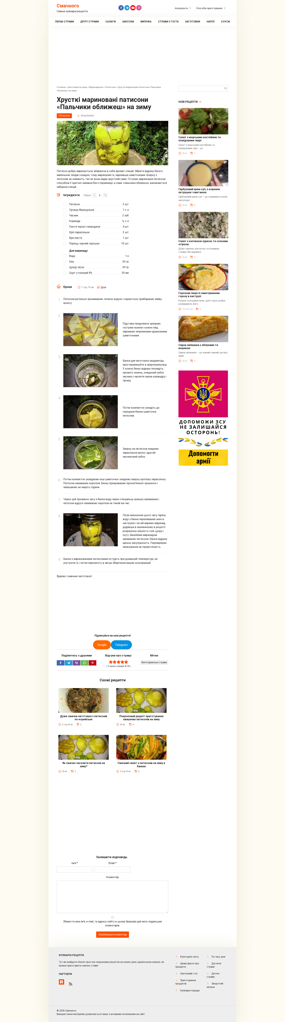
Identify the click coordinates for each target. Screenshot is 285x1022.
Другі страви (89, 21)
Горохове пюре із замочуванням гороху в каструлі (199, 295)
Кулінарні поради (190, 990)
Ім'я (74, 863)
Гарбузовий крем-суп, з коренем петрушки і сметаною (199, 191)
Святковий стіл (188, 973)
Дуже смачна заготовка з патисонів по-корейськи (83, 718)
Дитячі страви (213, 975)
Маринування (96, 87)
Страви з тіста (168, 21)
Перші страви (64, 21)
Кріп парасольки (79, 232)
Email (112, 863)
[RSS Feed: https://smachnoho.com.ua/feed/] (71, 984)
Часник (73, 215)
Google (102, 645)
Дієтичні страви (214, 965)
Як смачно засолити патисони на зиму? (83, 764)
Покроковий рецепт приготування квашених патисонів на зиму (141, 718)
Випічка (146, 21)
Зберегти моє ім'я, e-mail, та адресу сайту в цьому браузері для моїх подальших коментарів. (112, 923)
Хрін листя (75, 237)
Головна (61, 87)
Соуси (225, 21)
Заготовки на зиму (77, 87)
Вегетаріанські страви (154, 662)
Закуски (128, 21)
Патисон (74, 204)
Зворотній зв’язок (215, 985)
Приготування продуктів (185, 982)
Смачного (68, 6)
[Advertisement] (142, 58)
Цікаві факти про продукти (187, 965)
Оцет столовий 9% (80, 272)
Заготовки (192, 21)
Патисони (110, 87)
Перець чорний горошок (84, 243)
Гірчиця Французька (81, 209)
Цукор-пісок (76, 267)
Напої (211, 21)
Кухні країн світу (189, 956)
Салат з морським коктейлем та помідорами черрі (199, 139)
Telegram (121, 645)
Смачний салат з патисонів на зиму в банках (141, 764)
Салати (110, 21)
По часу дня (218, 956)
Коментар (112, 877)
